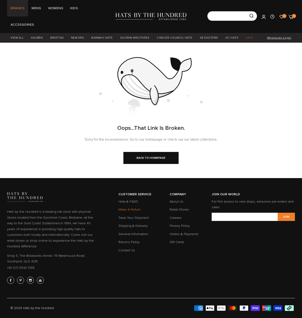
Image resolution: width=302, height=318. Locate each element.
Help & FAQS (128, 202)
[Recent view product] (272, 16)
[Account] (264, 16)
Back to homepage (151, 158)
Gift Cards (177, 242)
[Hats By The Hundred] (151, 16)
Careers (176, 218)
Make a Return (129, 210)
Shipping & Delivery (133, 226)
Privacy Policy (180, 226)
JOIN (286, 217)
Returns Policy (129, 242)
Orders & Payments (184, 234)
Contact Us (126, 250)
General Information (133, 234)
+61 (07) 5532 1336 (21, 268)
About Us (176, 202)
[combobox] (232, 16)
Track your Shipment (133, 218)
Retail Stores (179, 210)
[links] (11, 280)
